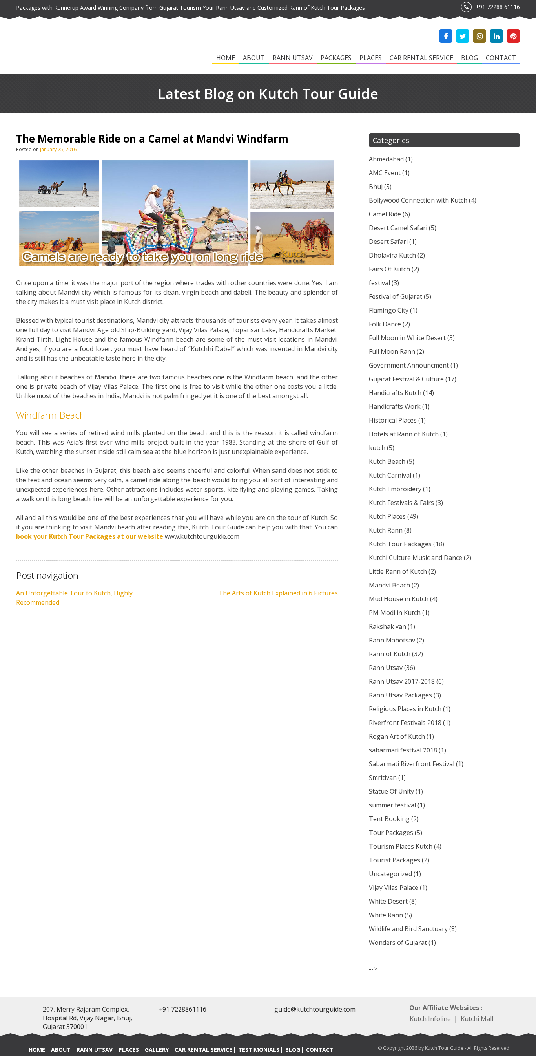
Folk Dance (385, 324)
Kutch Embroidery (395, 489)
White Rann (386, 915)
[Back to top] (520, 1033)
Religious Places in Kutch (405, 709)
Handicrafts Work (395, 406)
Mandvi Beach (389, 585)
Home (225, 57)
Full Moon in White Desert (407, 337)
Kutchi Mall (477, 1018)
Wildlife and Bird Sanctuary (408, 928)
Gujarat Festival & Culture (406, 379)
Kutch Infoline (430, 1018)
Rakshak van (387, 626)
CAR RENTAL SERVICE (203, 1049)
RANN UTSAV (95, 1049)
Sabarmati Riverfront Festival (411, 764)
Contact (501, 57)
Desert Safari (388, 241)
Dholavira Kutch (392, 255)
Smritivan (383, 777)
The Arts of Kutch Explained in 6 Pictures (278, 593)
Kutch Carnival (390, 475)
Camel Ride (385, 214)
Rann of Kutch (389, 654)
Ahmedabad (386, 159)
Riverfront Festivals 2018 (405, 722)
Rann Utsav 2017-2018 (402, 681)
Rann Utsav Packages (400, 695)
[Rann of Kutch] (63, 47)
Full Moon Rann (392, 351)
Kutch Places (387, 516)
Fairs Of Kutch (389, 269)
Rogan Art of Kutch (397, 736)
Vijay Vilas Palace (393, 887)
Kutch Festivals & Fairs (401, 502)
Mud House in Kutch (398, 599)
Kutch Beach (387, 461)
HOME (37, 1049)
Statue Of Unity (391, 791)
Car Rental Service (421, 57)
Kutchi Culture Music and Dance (415, 557)
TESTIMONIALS (258, 1049)
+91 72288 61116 (498, 7)
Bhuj (376, 186)
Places (370, 57)
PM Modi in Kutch (395, 612)
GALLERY (157, 1049)
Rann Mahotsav (392, 640)
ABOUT (61, 1049)
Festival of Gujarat (395, 296)
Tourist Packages (394, 860)
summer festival (392, 805)
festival (379, 282)
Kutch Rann (386, 530)
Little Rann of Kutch (398, 571)
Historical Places (393, 420)
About (254, 57)
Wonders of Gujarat (398, 942)
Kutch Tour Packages (400, 544)
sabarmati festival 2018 (403, 750)
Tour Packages (391, 832)
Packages (336, 57)
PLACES (129, 1049)
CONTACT (320, 1049)
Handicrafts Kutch (395, 392)
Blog (469, 57)
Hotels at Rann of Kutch (404, 434)
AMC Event (385, 172)
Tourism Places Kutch (400, 846)
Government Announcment (409, 365)
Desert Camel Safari (398, 227)
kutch (377, 447)
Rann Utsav (293, 57)
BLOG (292, 1049)
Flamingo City (388, 310)
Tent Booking (389, 818)
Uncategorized (390, 873)
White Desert (388, 901)
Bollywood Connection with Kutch (418, 200)
